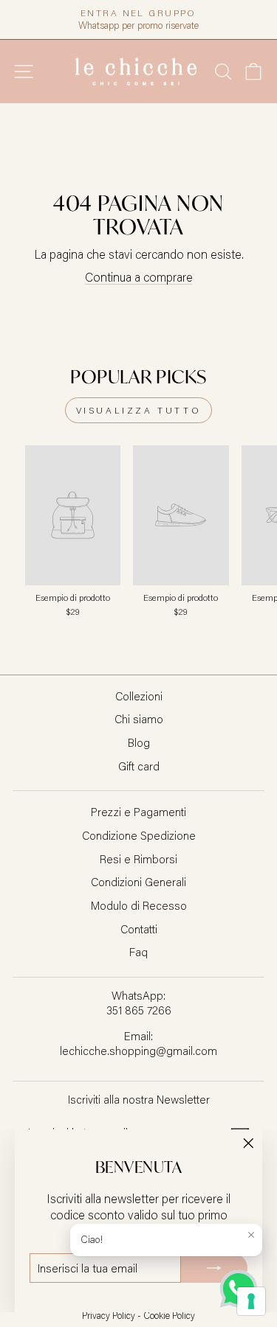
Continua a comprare (139, 277)
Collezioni (139, 696)
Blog (139, 742)
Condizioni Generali (138, 881)
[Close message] (251, 1235)
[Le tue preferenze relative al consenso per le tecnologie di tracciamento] (251, 1301)
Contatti (138, 929)
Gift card (139, 766)
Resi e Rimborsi (138, 858)
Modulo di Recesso (139, 905)
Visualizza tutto (139, 410)
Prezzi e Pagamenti (138, 811)
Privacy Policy (108, 1315)
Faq (138, 951)
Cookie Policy (169, 1315)
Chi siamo (138, 718)
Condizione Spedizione (139, 835)
